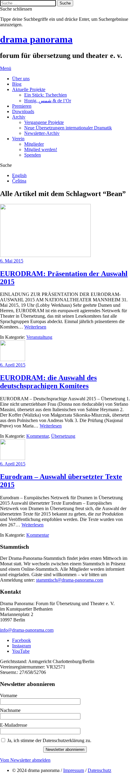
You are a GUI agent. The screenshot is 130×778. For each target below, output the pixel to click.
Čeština (19, 180)
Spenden (32, 154)
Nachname (10, 710)
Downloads (23, 111)
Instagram (21, 645)
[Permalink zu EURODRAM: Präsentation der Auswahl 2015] (45, 255)
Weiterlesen (35, 326)
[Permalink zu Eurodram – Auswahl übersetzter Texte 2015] (12, 458)
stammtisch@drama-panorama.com (69, 580)
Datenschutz (99, 770)
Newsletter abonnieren (65, 749)
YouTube (21, 651)
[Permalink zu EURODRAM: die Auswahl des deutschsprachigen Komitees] (12, 359)
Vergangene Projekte (44, 122)
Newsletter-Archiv (42, 133)
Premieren (21, 106)
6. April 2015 (12, 364)
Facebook (21, 640)
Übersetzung (63, 436)
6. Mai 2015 (11, 260)
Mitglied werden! (40, 149)
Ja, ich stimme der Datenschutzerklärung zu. (49, 740)
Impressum (73, 770)
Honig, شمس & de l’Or (47, 100)
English (19, 175)
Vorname (8, 695)
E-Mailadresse (13, 725)
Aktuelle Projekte (28, 89)
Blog (16, 84)
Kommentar (37, 436)
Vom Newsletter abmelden (25, 760)
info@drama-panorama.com (27, 630)
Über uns (21, 78)
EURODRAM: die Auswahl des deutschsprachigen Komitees (48, 382)
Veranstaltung (39, 337)
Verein (18, 138)
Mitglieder (34, 144)
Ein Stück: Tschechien (45, 94)
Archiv (18, 116)
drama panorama (36, 39)
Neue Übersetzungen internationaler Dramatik (68, 127)
